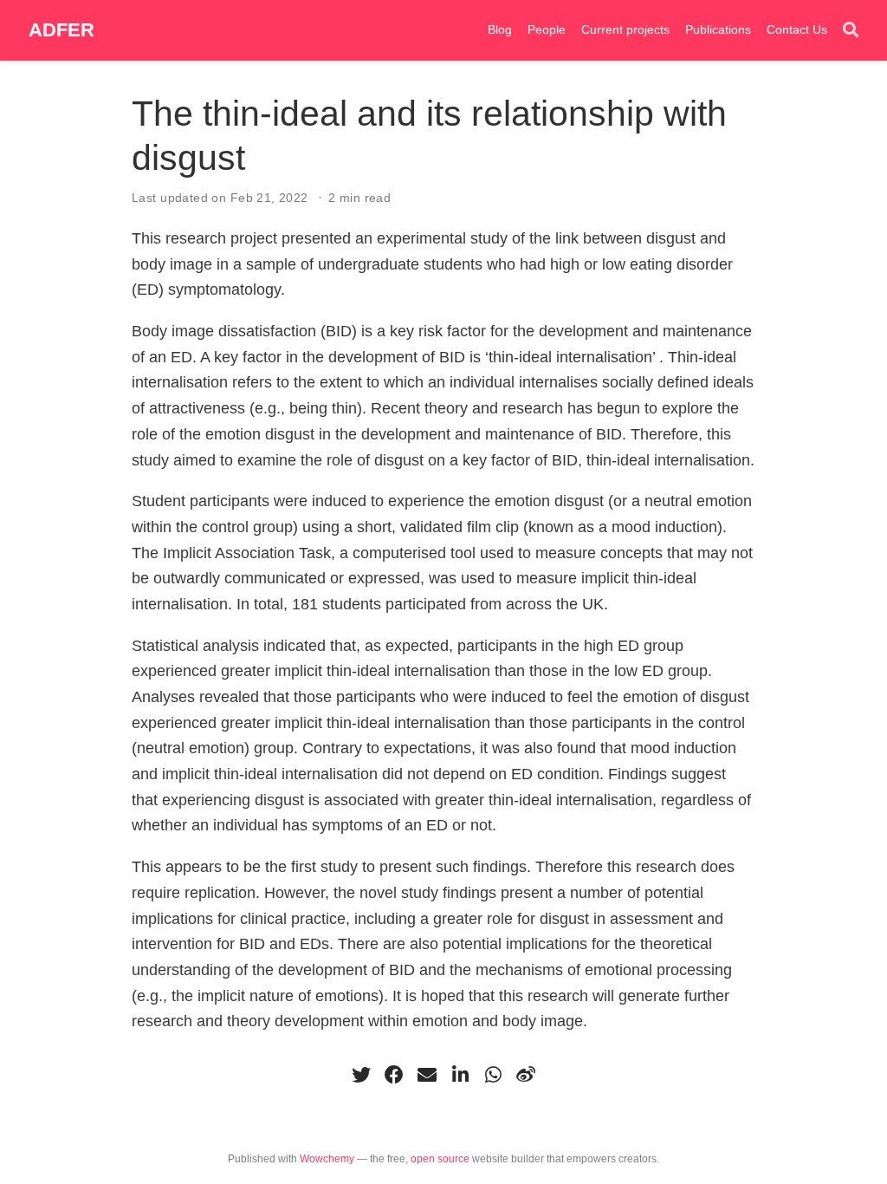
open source (440, 1159)
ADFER (61, 30)
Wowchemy (327, 1159)
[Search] (850, 31)
